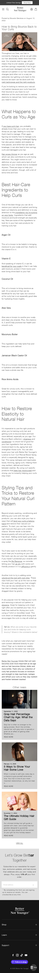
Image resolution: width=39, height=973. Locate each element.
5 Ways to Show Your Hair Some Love (17, 768)
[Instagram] (17, 955)
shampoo (27, 439)
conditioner (6, 441)
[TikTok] (21, 955)
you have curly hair (11, 126)
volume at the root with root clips (16, 577)
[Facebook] (13, 955)
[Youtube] (26, 955)
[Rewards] (33, 967)
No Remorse (16, 561)
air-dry (18, 563)
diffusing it (25, 566)
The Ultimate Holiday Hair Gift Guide (19, 817)
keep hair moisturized (22, 470)
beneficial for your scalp (12, 266)
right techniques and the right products (18, 82)
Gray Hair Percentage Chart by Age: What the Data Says (18, 717)
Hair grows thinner (9, 154)
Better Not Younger (10, 661)
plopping (5, 605)
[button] (3, 9)
